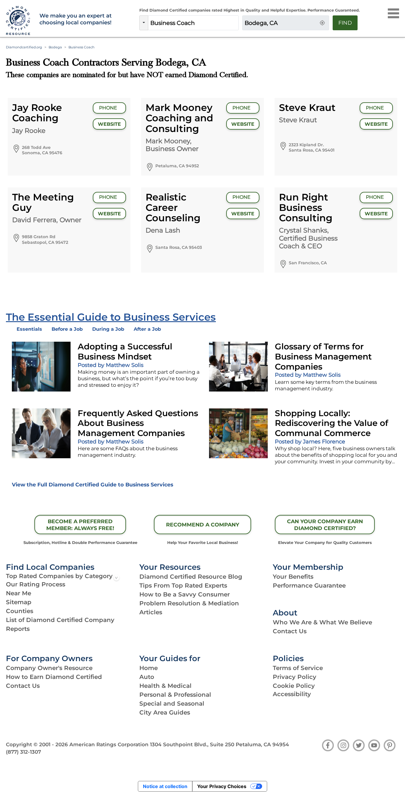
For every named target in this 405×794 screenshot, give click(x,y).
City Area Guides (164, 712)
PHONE (108, 108)
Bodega (55, 47)
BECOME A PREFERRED (80, 524)
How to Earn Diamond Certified (54, 676)
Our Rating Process (35, 584)
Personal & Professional (175, 694)
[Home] (19, 21)
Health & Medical (165, 685)
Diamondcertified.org (24, 47)
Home (148, 668)
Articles (150, 612)
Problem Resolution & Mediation (189, 603)
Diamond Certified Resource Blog (190, 576)
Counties (19, 611)
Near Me (18, 593)
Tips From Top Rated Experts (183, 585)
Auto (146, 676)
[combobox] (193, 22)
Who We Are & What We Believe (322, 622)
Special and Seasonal (171, 703)
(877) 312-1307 (23, 752)
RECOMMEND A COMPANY (202, 524)
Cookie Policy (294, 685)
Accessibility (292, 694)
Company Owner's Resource (49, 668)
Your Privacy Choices (221, 786)
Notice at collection (165, 786)
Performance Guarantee (309, 585)
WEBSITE (109, 124)
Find (345, 23)
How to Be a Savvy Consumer (184, 594)
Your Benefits (293, 576)
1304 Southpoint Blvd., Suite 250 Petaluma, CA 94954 (219, 744)
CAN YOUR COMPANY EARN (325, 524)
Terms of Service (298, 668)
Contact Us (290, 631)
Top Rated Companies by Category (59, 576)
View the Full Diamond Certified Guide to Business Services (92, 484)
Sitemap (18, 602)
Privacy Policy (294, 676)
